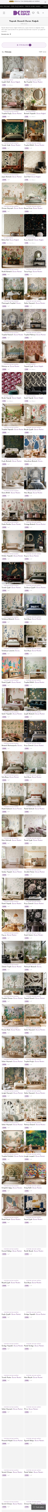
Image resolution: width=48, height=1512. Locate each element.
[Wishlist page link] (33, 13)
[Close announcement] (45, 2)
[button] (4, 13)
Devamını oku (5, 34)
